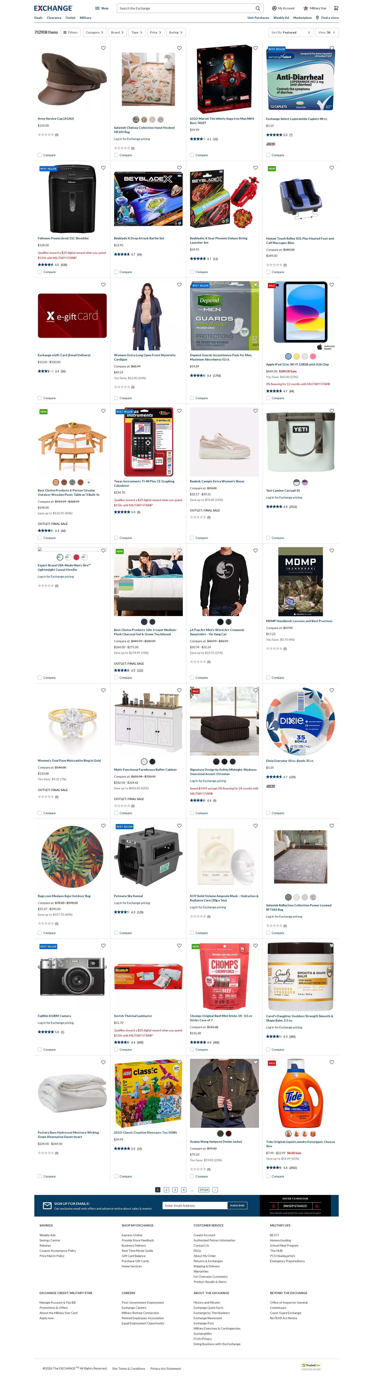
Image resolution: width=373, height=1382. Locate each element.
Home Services (132, 1266)
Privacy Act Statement (165, 1368)
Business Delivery (134, 1245)
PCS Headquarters (282, 1256)
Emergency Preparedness (287, 1261)
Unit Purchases (258, 17)
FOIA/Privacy (203, 1339)
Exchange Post (204, 1323)
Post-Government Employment (143, 1302)
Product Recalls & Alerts (210, 1282)
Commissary (278, 1307)
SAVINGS (46, 1225)
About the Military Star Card (58, 1313)
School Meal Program (284, 1245)
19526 (203, 1189)
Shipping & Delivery (207, 1266)
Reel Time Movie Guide (137, 1250)
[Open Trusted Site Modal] (311, 1366)
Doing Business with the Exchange (217, 1344)
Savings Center (50, 1240)
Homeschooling (280, 1240)
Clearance (54, 17)
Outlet (71, 17)
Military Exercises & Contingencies (217, 1328)
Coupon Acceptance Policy (58, 1250)
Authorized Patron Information (214, 1240)
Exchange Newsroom (208, 1318)
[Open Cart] (336, 8)
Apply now (47, 1318)
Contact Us (201, 1245)
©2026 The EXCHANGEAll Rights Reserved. (75, 1368)
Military (85, 17)
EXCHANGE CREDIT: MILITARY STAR (66, 1293)
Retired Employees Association (143, 1318)
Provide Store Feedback (138, 1240)
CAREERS (128, 1293)
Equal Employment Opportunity (143, 1323)
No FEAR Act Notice (283, 1318)
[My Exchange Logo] (61, 8)
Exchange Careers (134, 1307)
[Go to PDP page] (72, 79)
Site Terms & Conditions (128, 1368)
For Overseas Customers (211, 1276)
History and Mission (207, 1302)
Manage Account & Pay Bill (58, 1302)
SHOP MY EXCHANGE (137, 1225)
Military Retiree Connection (140, 1313)
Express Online (132, 1235)
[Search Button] (258, 8)
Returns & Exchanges (208, 1261)
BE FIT (274, 1235)
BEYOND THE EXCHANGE (288, 1293)
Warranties (201, 1271)
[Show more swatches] (88, 482)
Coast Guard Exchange (285, 1313)
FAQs (197, 1250)
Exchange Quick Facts (208, 1307)
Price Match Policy (52, 1256)
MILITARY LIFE (280, 1225)
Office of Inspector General (289, 1302)
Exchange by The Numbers (212, 1313)
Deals (38, 17)
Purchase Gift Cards (135, 1261)
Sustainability (203, 1333)
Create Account (204, 1235)
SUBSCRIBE (237, 1205)
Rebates (45, 1245)
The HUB (276, 1250)
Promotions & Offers (54, 1307)
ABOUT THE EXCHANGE (211, 1293)
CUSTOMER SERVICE (209, 1225)
